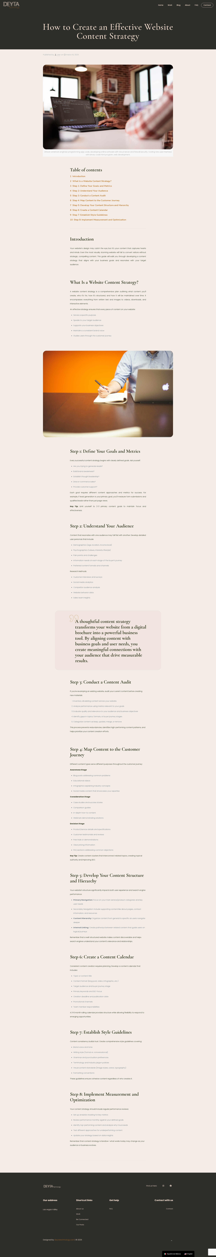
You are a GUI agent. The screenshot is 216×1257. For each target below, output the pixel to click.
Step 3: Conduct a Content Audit (89, 195)
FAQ (111, 1209)
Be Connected (82, 1219)
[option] (188, 1254)
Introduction (78, 176)
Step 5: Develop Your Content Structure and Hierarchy (100, 205)
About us (80, 1209)
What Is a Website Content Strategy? (91, 181)
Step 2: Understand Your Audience (90, 190)
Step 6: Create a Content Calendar (90, 210)
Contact (169, 1209)
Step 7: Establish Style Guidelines (90, 214)
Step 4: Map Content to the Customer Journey (96, 200)
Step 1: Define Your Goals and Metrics (92, 185)
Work (78, 1214)
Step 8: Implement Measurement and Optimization (100, 219)
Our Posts (80, 1224)
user (59, 54)
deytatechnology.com (64, 1239)
